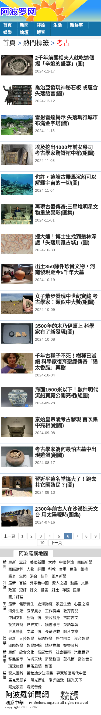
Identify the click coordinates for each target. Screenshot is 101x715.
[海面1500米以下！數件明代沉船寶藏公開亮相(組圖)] (24, 397)
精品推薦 (52, 645)
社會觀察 (63, 652)
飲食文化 (26, 652)
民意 (77, 590)
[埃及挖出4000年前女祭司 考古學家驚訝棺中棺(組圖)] (24, 155)
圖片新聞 (59, 576)
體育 (12, 576)
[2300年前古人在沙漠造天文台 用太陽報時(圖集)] (24, 517)
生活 (57, 25)
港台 (33, 576)
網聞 (41, 569)
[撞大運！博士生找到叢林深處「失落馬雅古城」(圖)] (24, 244)
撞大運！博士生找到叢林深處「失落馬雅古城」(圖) (65, 239)
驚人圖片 (15, 673)
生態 (23, 576)
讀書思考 (52, 624)
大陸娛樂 (26, 638)
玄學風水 (34, 610)
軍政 (23, 562)
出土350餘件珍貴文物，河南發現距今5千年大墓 (65, 269)
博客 (41, 32)
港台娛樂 (81, 638)
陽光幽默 (56, 680)
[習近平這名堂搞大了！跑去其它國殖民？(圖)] (24, 487)
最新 (12, 562)
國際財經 (15, 569)
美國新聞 (37, 562)
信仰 (44, 576)
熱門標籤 (36, 42)
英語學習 (70, 624)
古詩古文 (70, 617)
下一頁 (56, 542)
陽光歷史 (38, 680)
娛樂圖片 (70, 645)
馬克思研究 (17, 680)
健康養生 (26, 604)
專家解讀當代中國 (71, 673)
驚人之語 (59, 583)
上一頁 (9, 536)
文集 (85, 583)
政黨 (12, 590)
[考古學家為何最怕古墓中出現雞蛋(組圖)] (24, 457)
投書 (44, 590)
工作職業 (52, 610)
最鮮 (12, 652)
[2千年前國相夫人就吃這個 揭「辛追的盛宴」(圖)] (24, 66)
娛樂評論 (34, 645)
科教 (52, 569)
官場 (63, 569)
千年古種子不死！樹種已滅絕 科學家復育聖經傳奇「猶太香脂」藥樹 (66, 362)
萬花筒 (69, 659)
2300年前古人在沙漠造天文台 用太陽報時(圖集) (66, 512)
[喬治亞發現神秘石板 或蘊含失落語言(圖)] (24, 95)
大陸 (52, 562)
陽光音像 (34, 687)
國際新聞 (84, 562)
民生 (73, 569)
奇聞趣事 (52, 659)
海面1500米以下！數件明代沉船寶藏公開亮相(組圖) (66, 392)
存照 (66, 590)
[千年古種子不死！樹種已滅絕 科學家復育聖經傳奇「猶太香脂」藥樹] (24, 364)
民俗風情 (34, 666)
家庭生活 (63, 604)
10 (42, 542)
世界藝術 (15, 631)
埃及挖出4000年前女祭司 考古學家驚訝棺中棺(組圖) (65, 150)
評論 (41, 25)
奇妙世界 (85, 659)
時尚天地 (34, 659)
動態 (74, 583)
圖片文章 (70, 631)
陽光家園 (15, 687)
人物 (30, 569)
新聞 (24, 25)
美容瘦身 (52, 617)
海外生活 (15, 610)
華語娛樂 (45, 638)
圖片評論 (15, 597)
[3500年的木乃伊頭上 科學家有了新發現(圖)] (24, 334)
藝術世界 (34, 617)
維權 (84, 569)
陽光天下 (74, 680)
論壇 (24, 32)
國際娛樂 (15, 645)
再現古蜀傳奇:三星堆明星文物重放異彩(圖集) (66, 210)
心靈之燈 (81, 604)
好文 (33, 590)
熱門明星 (63, 638)
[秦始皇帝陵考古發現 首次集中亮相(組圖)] (24, 427)
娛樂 (7, 32)
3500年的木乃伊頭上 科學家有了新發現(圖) (64, 329)
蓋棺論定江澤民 (40, 673)
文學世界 (34, 631)
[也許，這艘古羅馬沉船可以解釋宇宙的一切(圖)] (24, 185)
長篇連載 (52, 631)
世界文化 (34, 624)
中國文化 (15, 617)
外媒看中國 (39, 583)
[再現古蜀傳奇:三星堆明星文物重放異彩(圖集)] (24, 215)
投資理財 (15, 624)
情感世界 (45, 652)
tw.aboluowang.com (44, 703)
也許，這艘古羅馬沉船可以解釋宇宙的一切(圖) (65, 180)
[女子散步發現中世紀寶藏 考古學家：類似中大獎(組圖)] (24, 304)
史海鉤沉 (45, 604)
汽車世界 (81, 652)
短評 (23, 590)
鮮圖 (49, 666)
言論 (23, 583)
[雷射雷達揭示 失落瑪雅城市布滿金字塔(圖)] (24, 125)
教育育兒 (70, 610)
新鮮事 (76, 25)
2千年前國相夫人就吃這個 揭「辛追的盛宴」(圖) (64, 61)
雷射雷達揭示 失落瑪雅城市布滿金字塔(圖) (66, 120)
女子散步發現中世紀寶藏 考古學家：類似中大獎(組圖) (66, 299)
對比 (55, 590)
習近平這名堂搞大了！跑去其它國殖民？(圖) (65, 482)
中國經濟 (66, 562)
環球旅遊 (15, 666)
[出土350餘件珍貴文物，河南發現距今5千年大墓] (24, 274)
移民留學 (15, 659)
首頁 (7, 25)
